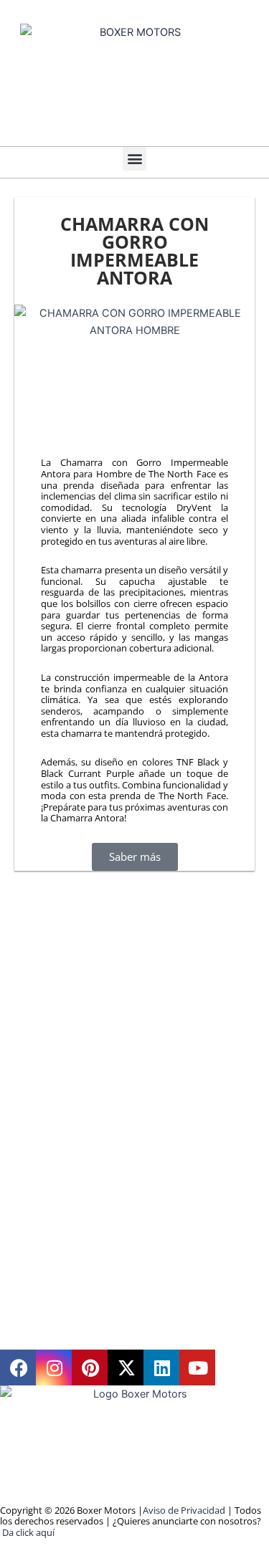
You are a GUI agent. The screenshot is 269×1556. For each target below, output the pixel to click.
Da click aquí (28, 1532)
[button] (134, 159)
